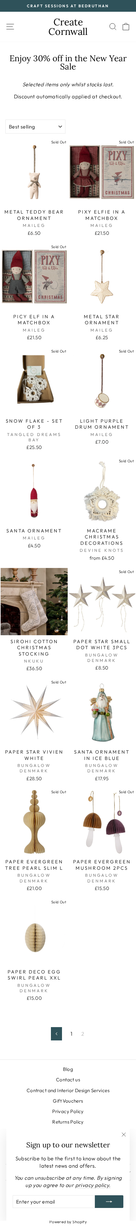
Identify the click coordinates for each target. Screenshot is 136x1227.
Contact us (68, 1080)
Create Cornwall (68, 26)
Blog (68, 1069)
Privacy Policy (68, 1111)
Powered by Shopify (68, 1221)
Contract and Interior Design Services (68, 1090)
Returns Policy (68, 1122)
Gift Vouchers (68, 1101)
